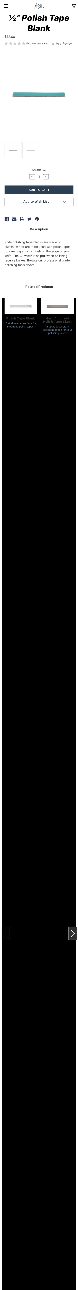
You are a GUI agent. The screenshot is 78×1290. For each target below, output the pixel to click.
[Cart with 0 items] (73, 5)
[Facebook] (7, 219)
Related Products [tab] (39, 287)
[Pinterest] (37, 219)
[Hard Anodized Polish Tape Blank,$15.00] (57, 306)
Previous (5, 933)
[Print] (22, 219)
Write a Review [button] (62, 43)
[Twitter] (29, 219)
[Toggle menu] (6, 6)
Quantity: (39, 169)
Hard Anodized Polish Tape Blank (57, 320)
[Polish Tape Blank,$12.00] (20, 306)
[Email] (14, 219)
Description (39, 229)
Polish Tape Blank (20, 318)
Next (72, 933)
